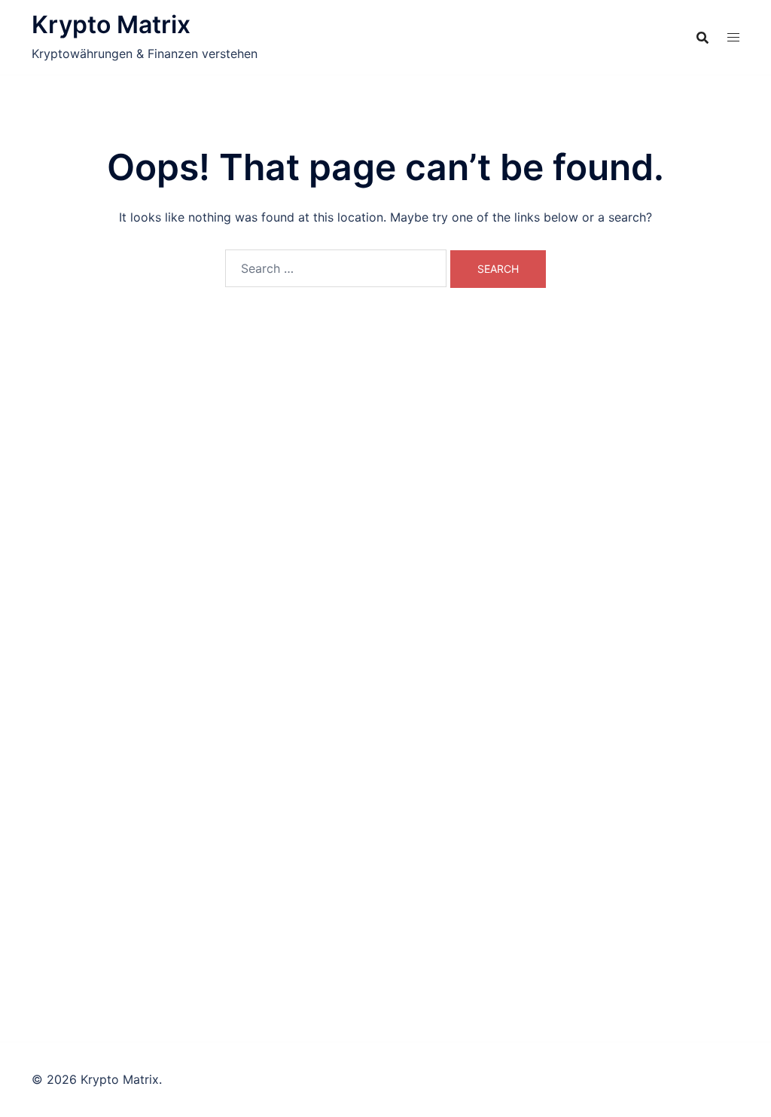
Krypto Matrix (111, 24)
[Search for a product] (702, 38)
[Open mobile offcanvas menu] (733, 37)
